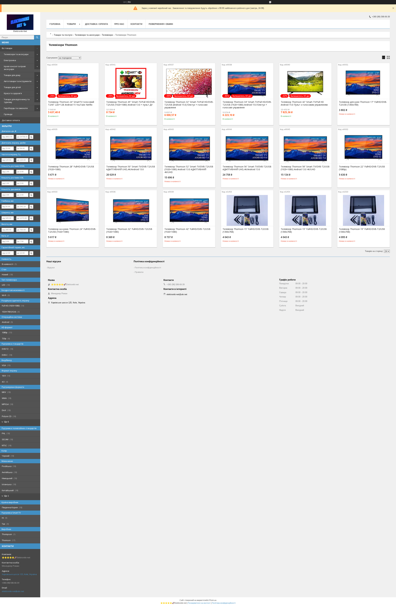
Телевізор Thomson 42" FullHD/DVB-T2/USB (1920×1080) (187, 230)
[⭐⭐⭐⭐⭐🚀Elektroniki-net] (20, 22)
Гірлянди (8, 114)
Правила (139, 272)
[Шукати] (37, 37)
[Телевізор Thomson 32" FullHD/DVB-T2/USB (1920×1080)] (131, 210)
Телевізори (107, 35)
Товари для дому (12, 75)
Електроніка (10, 60)
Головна (55, 24)
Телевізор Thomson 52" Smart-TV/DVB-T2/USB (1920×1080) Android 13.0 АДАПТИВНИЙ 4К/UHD (188, 169)
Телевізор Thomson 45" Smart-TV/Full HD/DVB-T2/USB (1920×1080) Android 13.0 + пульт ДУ (130, 103)
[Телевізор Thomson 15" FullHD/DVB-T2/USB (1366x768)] (247, 210)
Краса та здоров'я (13, 93)
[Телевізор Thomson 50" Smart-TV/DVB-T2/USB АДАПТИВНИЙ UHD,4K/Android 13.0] (131, 148)
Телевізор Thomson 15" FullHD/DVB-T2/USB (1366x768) (246, 230)
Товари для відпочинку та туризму (17, 101)
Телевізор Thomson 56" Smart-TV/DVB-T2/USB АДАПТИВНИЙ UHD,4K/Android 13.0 (247, 168)
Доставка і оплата (11, 120)
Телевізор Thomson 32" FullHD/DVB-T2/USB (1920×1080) (129, 230)
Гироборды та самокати (16, 108)
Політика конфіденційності (148, 267)
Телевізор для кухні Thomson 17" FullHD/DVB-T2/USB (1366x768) (363, 103)
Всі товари (7, 48)
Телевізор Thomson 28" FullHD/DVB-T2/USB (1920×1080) (71, 168)
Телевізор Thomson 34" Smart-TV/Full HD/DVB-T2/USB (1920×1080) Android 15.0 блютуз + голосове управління (247, 105)
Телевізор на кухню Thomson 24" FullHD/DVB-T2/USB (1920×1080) (72, 230)
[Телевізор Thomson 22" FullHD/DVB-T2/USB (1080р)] (363, 148)
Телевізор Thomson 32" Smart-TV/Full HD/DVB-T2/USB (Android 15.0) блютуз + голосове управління (188, 105)
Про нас (119, 24)
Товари (71, 24)
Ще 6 (6, 422)
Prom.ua (212, 600)
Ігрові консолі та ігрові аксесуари (15, 68)
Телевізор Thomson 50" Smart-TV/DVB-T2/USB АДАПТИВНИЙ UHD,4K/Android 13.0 (130, 168)
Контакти (136, 24)
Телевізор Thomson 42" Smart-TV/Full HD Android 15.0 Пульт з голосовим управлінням (304, 103)
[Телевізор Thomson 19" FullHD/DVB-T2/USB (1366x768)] (305, 210)
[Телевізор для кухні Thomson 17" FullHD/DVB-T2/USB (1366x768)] (363, 83)
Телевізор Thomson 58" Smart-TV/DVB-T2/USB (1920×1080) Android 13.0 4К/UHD (305, 168)
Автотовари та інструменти (17, 81)
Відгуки (51, 267)
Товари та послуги (63, 35)
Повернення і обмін (161, 24)
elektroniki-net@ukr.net (13, 591)
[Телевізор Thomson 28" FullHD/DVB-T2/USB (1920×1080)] (73, 148)
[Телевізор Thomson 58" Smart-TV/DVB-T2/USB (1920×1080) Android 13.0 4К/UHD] (305, 148)
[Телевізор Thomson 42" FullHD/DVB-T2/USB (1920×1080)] (189, 210)
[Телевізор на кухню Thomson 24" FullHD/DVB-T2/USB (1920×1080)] (73, 210)
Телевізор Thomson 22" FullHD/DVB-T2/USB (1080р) (362, 168)
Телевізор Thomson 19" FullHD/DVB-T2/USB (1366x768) (304, 230)
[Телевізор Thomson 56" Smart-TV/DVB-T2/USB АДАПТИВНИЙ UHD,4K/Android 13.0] (247, 148)
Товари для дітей (12, 87)
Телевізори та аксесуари (16, 54)
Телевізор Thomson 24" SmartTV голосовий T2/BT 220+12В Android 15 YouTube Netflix (71, 103)
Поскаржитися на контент (199, 603)
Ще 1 (6, 496)
